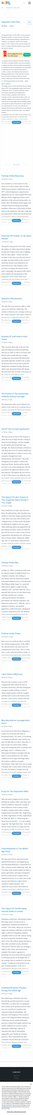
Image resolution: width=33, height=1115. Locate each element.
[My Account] (30, 3)
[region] (16, 1098)
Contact (16, 1078)
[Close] (31, 1084)
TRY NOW (27, 55)
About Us (16, 1076)
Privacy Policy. (5, 1108)
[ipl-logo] (8, 4)
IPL (2, 7)
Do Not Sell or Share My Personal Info (16, 1112)
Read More (16, 220)
